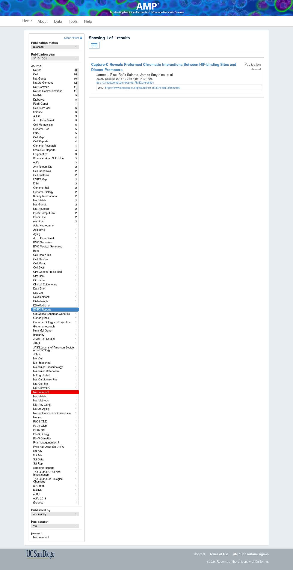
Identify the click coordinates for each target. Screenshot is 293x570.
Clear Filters (72, 38)
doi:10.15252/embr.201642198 (115, 82)
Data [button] (58, 21)
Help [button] (88, 21)
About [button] (43, 21)
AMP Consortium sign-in (251, 554)
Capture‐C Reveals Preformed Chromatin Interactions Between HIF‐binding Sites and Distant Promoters (163, 67)
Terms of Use (219, 554)
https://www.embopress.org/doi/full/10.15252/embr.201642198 (142, 88)
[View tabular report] (94, 45)
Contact (199, 554)
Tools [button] (73, 21)
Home (27, 20)
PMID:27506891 (144, 82)
